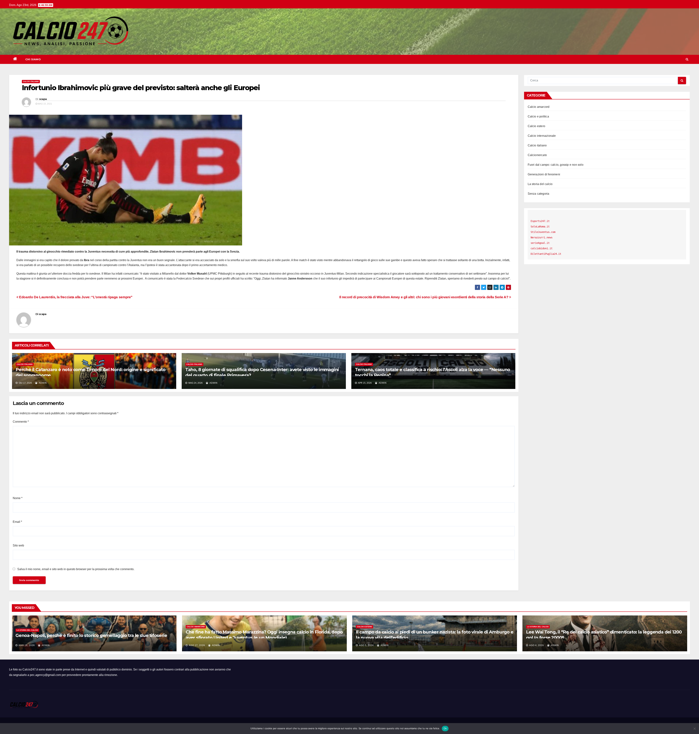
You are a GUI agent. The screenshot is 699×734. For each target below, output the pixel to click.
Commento (21, 421)
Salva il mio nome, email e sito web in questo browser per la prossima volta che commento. (75, 569)
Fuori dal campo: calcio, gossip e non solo (555, 164)
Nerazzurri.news (541, 237)
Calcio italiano (31, 81)
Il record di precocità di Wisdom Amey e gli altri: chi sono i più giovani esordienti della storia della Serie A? (424, 297)
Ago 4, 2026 (536, 645)
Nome (17, 498)
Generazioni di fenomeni (544, 174)
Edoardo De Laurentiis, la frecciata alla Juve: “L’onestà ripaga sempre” (75, 297)
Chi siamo (33, 59)
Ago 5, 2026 (366, 645)
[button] (687, 59)
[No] (694, 728)
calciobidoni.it (541, 248)
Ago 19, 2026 (27, 645)
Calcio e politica (538, 116)
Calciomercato (537, 155)
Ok (445, 728)
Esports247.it (540, 221)
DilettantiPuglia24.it (546, 253)
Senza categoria (538, 193)
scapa (43, 99)
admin (42, 383)
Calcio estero (536, 126)
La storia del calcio (540, 184)
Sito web (18, 545)
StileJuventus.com (543, 232)
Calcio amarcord (539, 106)
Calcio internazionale (542, 135)
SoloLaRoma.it (540, 226)
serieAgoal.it (540, 242)
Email (17, 521)
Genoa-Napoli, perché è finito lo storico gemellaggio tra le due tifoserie (91, 635)
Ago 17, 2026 (197, 645)
